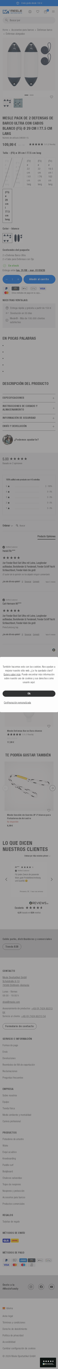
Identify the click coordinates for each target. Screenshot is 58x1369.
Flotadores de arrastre (13, 1139)
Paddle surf (8, 1164)
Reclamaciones (10, 1071)
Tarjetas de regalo (11, 1221)
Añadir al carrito (39, 279)
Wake (5, 1145)
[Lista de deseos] (38, 11)
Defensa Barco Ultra (16, 255)
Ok (29, 693)
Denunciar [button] (28, 581)
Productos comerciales (14, 1203)
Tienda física (9, 1108)
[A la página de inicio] (12, 11)
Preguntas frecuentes (13, 1077)
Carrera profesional (12, 1121)
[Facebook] (41, 1287)
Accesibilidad (9, 1341)
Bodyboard (8, 1171)
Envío (5, 1051)
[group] (29, 459)
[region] (29, 879)
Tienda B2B (12, 946)
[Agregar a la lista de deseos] (51, 97)
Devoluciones (9, 1058)
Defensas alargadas (15, 33)
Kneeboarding (9, 1158)
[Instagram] (31, 1287)
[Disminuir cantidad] (7, 279)
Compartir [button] (36, 581)
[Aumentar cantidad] (18, 279)
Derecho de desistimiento (15, 1328)
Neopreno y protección (13, 1190)
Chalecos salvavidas (12, 1177)
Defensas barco (44, 29)
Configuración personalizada (17, 702)
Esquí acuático (10, 1152)
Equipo (6, 1101)
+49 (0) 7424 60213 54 (33, 1016)
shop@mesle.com (11, 1001)
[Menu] (52, 11)
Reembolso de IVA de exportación (19, 1064)
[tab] (46, 537)
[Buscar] (38, 12)
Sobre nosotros (10, 1095)
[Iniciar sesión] (30, 11)
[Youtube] (51, 1287)
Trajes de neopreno (12, 1184)
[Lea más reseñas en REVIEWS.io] (38, 903)
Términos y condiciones (14, 1322)
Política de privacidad (13, 1335)
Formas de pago (10, 1045)
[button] (6, 879)
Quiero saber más (12, 674)
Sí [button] (22, 581)
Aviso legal (8, 1315)
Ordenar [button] (6, 525)
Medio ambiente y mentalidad (17, 1114)
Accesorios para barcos (22, 29)
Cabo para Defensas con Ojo (20, 259)
